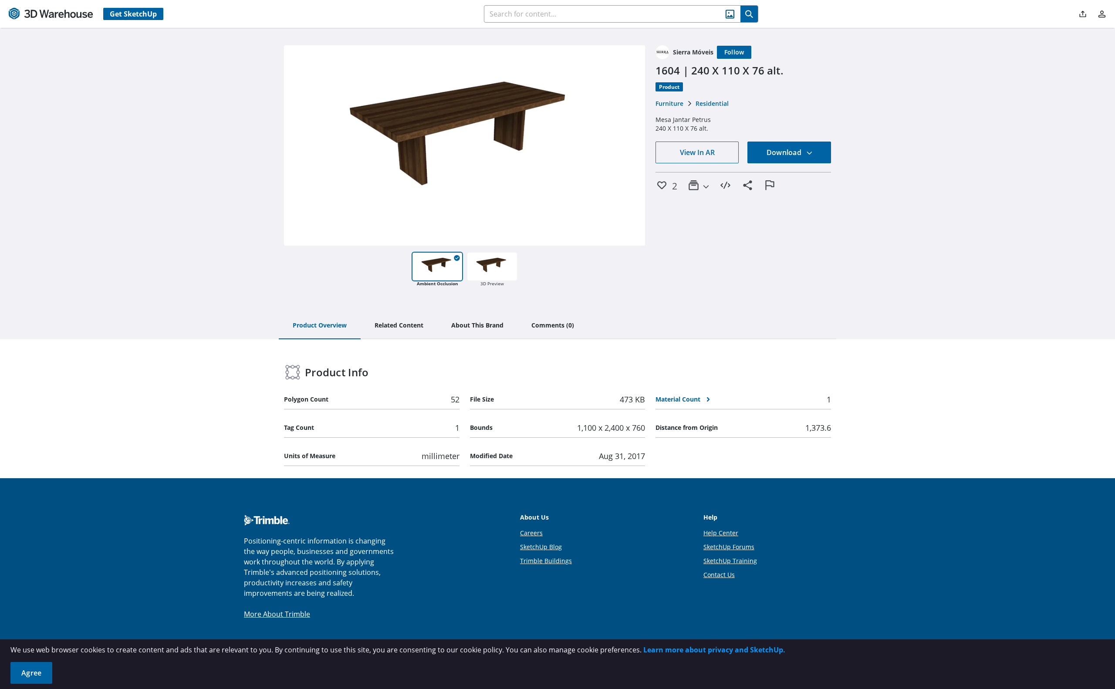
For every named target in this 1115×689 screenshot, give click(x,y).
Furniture (669, 103)
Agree (31, 673)
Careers (531, 533)
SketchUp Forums (728, 547)
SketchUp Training (730, 561)
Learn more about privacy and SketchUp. (714, 650)
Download (785, 152)
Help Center (720, 533)
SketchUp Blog (541, 547)
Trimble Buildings (546, 561)
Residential (712, 103)
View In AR (697, 152)
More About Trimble (277, 614)
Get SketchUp (133, 14)
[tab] (320, 325)
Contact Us (719, 575)
